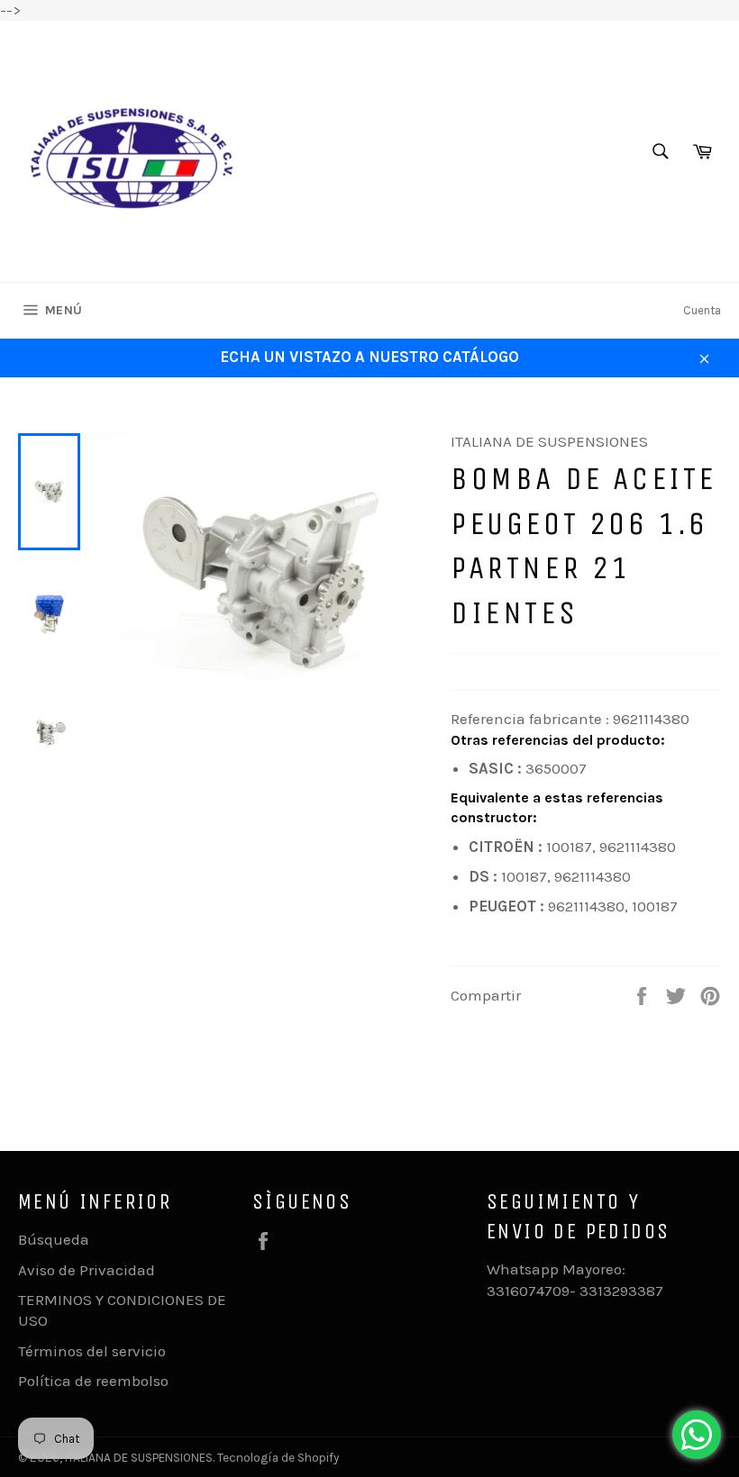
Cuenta (702, 310)
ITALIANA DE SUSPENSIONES (139, 1457)
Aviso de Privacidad (86, 1270)
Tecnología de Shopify (278, 1457)
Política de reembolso (93, 1381)
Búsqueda (53, 1239)
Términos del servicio (92, 1351)
